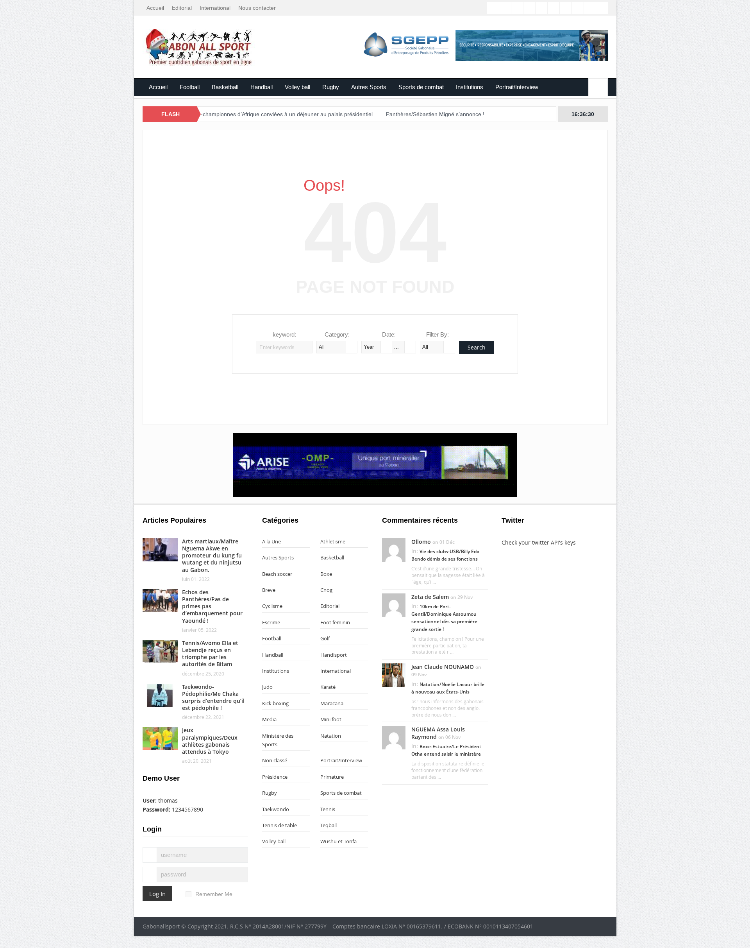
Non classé (274, 760)
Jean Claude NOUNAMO (442, 666)
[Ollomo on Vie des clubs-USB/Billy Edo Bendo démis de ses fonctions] (393, 549)
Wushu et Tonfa (338, 841)
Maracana (331, 703)
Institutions (469, 87)
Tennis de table (279, 825)
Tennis (327, 809)
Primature (332, 776)
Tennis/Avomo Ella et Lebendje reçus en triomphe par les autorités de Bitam (210, 653)
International (215, 8)
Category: (337, 334)
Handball (261, 87)
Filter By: (437, 334)
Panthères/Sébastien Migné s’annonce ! (402, 114)
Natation (330, 735)
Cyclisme (272, 605)
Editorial (182, 8)
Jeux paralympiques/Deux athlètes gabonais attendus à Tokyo (210, 740)
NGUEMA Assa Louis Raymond (438, 733)
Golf (325, 638)
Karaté (328, 686)
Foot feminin (335, 622)
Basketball (225, 87)
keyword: (284, 334)
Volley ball (297, 87)
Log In (157, 894)
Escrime (271, 622)
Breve (268, 589)
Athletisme (332, 541)
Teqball (328, 825)
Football (190, 87)
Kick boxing (275, 703)
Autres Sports (368, 87)
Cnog (326, 589)
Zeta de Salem (430, 596)
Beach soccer (277, 573)
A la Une (271, 541)
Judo (267, 686)
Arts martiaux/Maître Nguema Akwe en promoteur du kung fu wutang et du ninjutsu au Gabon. (212, 555)
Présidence (275, 776)
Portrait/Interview (516, 87)
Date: (389, 334)
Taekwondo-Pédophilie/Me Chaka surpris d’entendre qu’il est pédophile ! (213, 697)
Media (269, 719)
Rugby (330, 87)
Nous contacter (257, 8)
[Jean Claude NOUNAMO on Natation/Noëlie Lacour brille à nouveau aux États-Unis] (393, 674)
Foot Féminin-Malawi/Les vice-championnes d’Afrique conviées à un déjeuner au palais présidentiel (216, 114)
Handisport (333, 654)
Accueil (155, 8)
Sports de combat (421, 87)
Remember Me (213, 894)
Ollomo (421, 541)
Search (477, 347)
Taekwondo (275, 809)
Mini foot (330, 719)
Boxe (326, 573)
